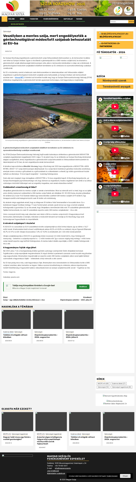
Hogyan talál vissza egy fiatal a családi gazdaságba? (16, 438)
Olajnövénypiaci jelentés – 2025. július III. (76, 298)
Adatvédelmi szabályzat (56, 473)
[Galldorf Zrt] (106, 64)
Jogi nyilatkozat (53, 471)
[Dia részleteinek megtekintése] (82, 8)
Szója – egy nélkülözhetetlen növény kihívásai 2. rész (24, 298)
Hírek (22, 19)
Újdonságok (7, 31)
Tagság (79, 19)
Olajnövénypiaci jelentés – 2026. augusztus (46, 336)
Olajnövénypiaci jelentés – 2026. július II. (77, 336)
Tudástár (34, 19)
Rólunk (11, 19)
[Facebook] (104, 21)
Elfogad (125, 476)
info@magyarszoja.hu (63, 468)
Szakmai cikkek (8, 332)
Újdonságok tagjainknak (121, 387)
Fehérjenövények (50, 19)
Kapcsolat (68, 19)
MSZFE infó (103, 383)
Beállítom (83, 287)
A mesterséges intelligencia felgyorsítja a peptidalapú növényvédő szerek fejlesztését (49, 440)
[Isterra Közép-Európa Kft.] (124, 63)
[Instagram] (108, 21)
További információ (112, 476)
